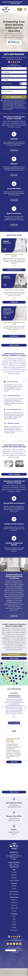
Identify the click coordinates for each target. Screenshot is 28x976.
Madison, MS (14, 908)
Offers (14, 922)
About (14, 916)
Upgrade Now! (14, 336)
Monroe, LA (14, 902)
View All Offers (14, 345)
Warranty (14, 875)
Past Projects (14, 930)
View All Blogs (14, 792)
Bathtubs (14, 886)
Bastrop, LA (14, 900)
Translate (15, 952)
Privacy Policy (9, 109)
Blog (14, 919)
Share (14, 265)
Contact (14, 872)
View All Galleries (14, 474)
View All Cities (14, 658)
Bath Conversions (14, 894)
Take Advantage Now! (14, 270)
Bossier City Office (14, 862)
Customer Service (14, 880)
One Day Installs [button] (12, 382)
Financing (14, 878)
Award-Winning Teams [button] (14, 409)
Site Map (17, 947)
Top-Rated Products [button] (13, 395)
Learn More (14, 302)
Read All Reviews (14, 723)
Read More (14, 762)
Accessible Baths (14, 891)
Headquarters (14, 852)
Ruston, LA (14, 905)
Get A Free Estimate (14, 97)
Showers (14, 889)
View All (14, 911)
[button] (2, 465)
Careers (14, 927)
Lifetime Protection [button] (13, 423)
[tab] (14, 381)
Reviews (14, 924)
